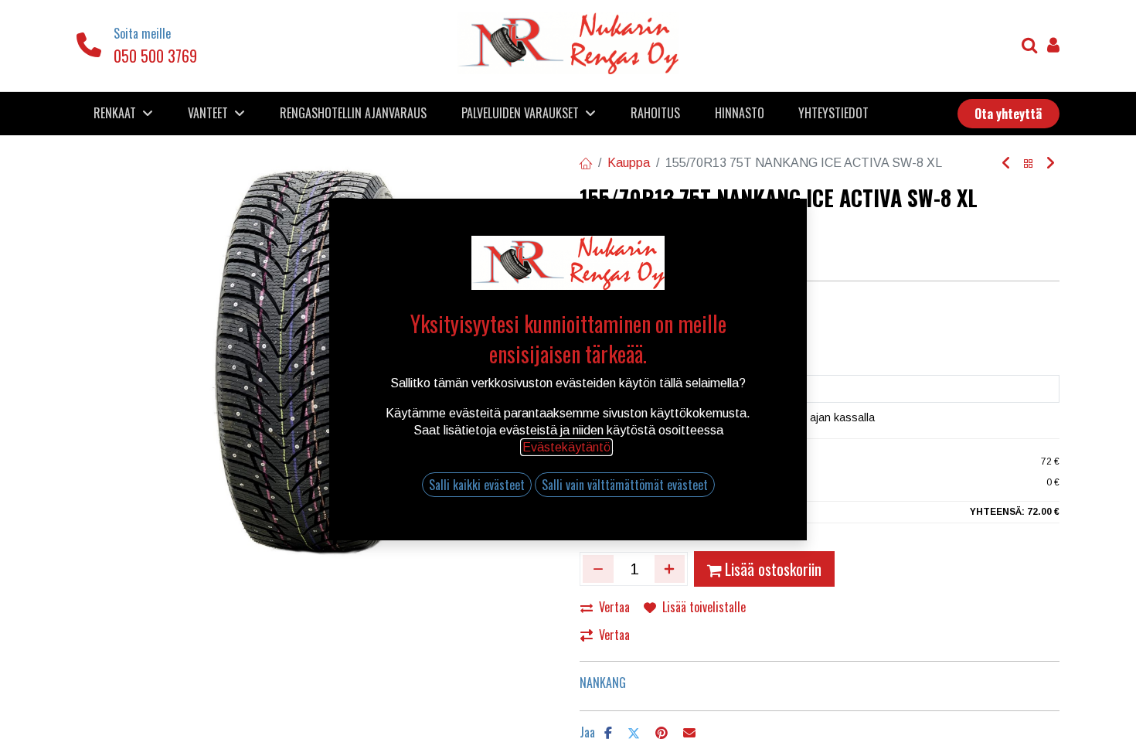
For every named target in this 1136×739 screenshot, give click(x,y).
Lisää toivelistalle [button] (704, 607)
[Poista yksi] (598, 569)
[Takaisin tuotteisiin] (1028, 163)
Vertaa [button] (614, 607)
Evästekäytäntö (566, 447)
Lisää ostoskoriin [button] (773, 569)
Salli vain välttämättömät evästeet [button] (625, 484)
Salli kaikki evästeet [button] (477, 484)
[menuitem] (353, 113)
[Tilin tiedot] (1053, 46)
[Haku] (1030, 46)
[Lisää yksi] (670, 569)
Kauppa (628, 162)
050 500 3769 (155, 55)
